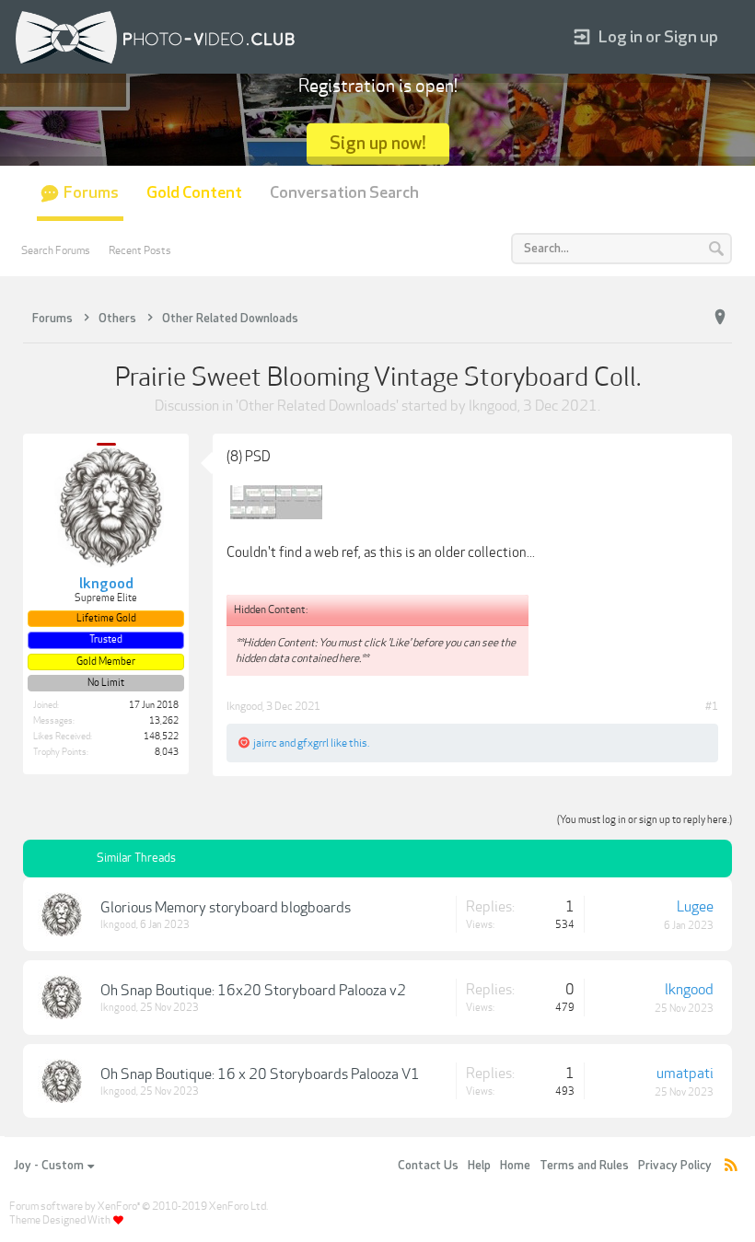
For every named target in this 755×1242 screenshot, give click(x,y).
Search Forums (55, 250)
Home (515, 1165)
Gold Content (194, 193)
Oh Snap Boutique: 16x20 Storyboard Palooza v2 (253, 990)
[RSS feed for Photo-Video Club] (731, 1166)
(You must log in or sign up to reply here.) (644, 820)
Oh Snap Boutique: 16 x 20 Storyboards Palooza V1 (260, 1074)
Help (479, 1165)
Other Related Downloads (317, 406)
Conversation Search (344, 193)
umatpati (685, 1073)
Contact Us (428, 1165)
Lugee (695, 907)
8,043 (167, 752)
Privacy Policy (675, 1165)
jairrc (265, 743)
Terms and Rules (584, 1165)
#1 (711, 706)
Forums (91, 193)
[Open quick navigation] (720, 318)
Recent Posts (140, 250)
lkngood (493, 406)
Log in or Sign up (658, 37)
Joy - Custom (49, 1165)
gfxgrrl (313, 743)
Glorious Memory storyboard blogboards (225, 908)
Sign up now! (378, 143)
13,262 (164, 720)
